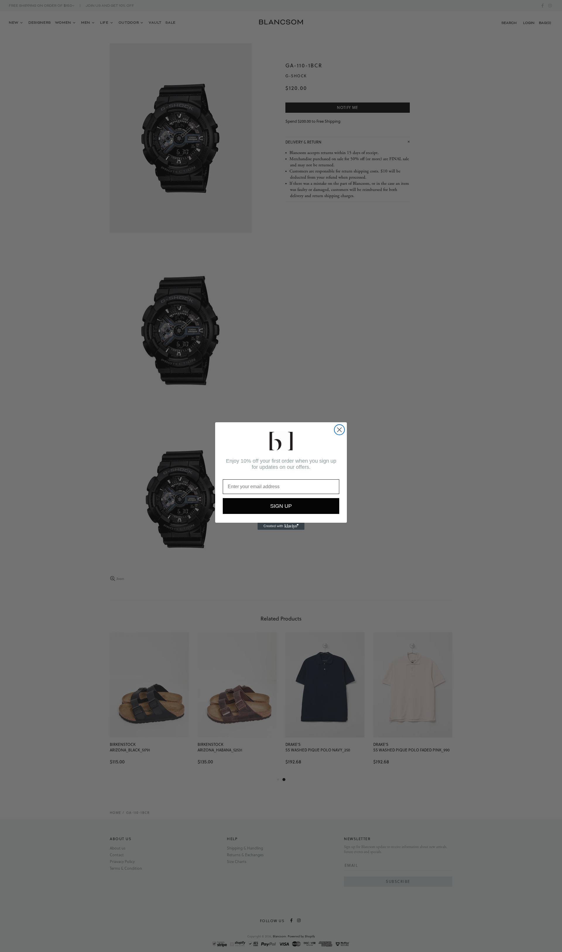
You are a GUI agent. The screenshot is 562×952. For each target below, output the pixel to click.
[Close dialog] (339, 430)
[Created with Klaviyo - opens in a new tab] (281, 526)
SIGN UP (281, 506)
